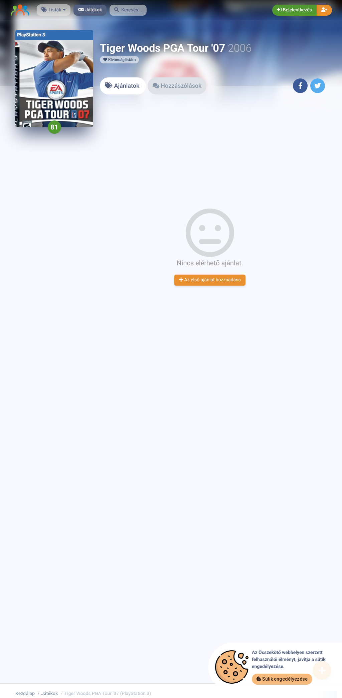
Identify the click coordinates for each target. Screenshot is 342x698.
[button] (128, 10)
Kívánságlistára (121, 59)
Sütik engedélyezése (284, 679)
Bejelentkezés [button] (297, 10)
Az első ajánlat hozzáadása (212, 280)
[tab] (123, 85)
